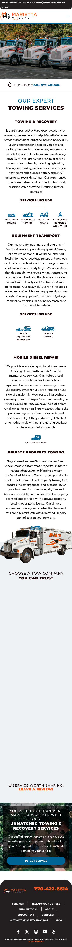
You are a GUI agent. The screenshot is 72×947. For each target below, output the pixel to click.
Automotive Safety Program (29, 920)
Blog (58, 920)
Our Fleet (48, 914)
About (49, 909)
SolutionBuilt (36, 941)
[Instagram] (36, 932)
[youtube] (45, 932)
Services (18, 903)
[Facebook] (18, 932)
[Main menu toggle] (68, 16)
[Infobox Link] (12, 218)
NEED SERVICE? (36, 85)
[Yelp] (54, 932)
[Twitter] (27, 932)
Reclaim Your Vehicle (45, 903)
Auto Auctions (28, 909)
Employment (26, 914)
